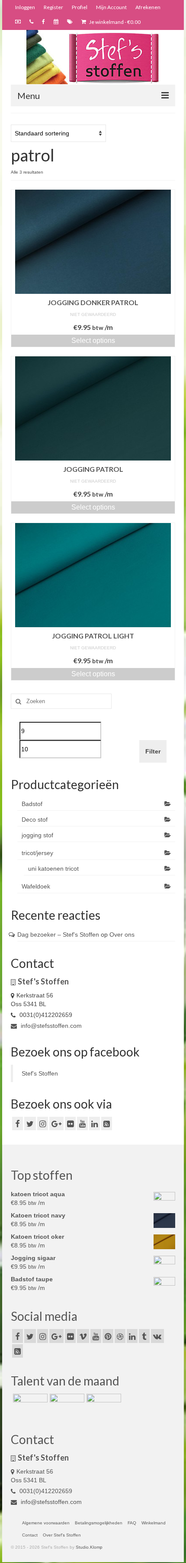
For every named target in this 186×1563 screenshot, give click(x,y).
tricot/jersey (37, 852)
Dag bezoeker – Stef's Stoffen (58, 934)
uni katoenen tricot (53, 868)
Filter (152, 751)
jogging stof (37, 835)
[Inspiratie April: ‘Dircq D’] (29, 1404)
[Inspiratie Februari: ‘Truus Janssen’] (102, 1404)
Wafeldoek (36, 886)
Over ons (122, 934)
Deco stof (35, 819)
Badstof (32, 803)
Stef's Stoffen (40, 1073)
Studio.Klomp (89, 1547)
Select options (93, 340)
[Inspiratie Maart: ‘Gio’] (66, 1404)
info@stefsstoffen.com (50, 1025)
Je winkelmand (114, 22)
